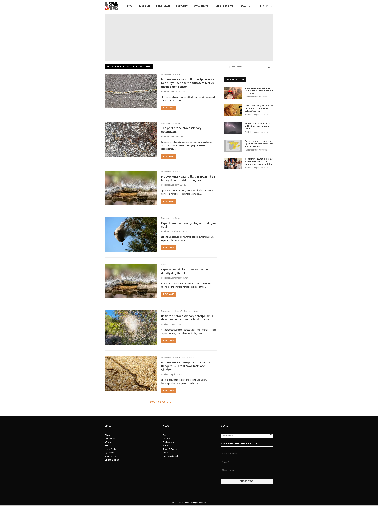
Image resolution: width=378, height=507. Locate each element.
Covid (165, 453)
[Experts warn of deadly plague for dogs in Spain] (131, 234)
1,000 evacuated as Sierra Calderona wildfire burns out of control (259, 90)
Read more (168, 108)
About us (109, 435)
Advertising (110, 439)
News (129, 6)
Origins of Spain (225, 6)
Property (182, 6)
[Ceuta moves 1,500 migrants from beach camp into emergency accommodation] (233, 163)
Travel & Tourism (170, 449)
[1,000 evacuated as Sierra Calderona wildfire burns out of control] (233, 93)
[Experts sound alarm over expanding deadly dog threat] (131, 281)
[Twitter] (264, 6)
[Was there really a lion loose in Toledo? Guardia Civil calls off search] (233, 110)
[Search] (271, 6)
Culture (166, 439)
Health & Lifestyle (171, 456)
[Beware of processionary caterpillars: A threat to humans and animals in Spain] (131, 327)
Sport (165, 445)
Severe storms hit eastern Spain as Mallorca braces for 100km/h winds (259, 144)
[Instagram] (267, 6)
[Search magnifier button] (271, 436)
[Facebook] (260, 6)
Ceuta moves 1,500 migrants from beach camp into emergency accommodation (259, 161)
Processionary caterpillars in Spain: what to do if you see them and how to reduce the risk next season (188, 83)
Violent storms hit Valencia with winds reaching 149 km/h (258, 126)
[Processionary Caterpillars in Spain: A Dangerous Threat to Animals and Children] (131, 373)
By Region (144, 6)
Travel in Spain (200, 6)
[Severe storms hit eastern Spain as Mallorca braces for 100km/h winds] (233, 146)
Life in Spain (163, 6)
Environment (169, 442)
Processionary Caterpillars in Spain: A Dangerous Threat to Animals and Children (185, 366)
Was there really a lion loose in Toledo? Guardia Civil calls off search (259, 108)
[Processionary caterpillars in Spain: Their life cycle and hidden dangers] (131, 188)
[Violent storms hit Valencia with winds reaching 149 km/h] (233, 128)
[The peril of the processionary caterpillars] (131, 139)
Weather (246, 6)
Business (167, 435)
